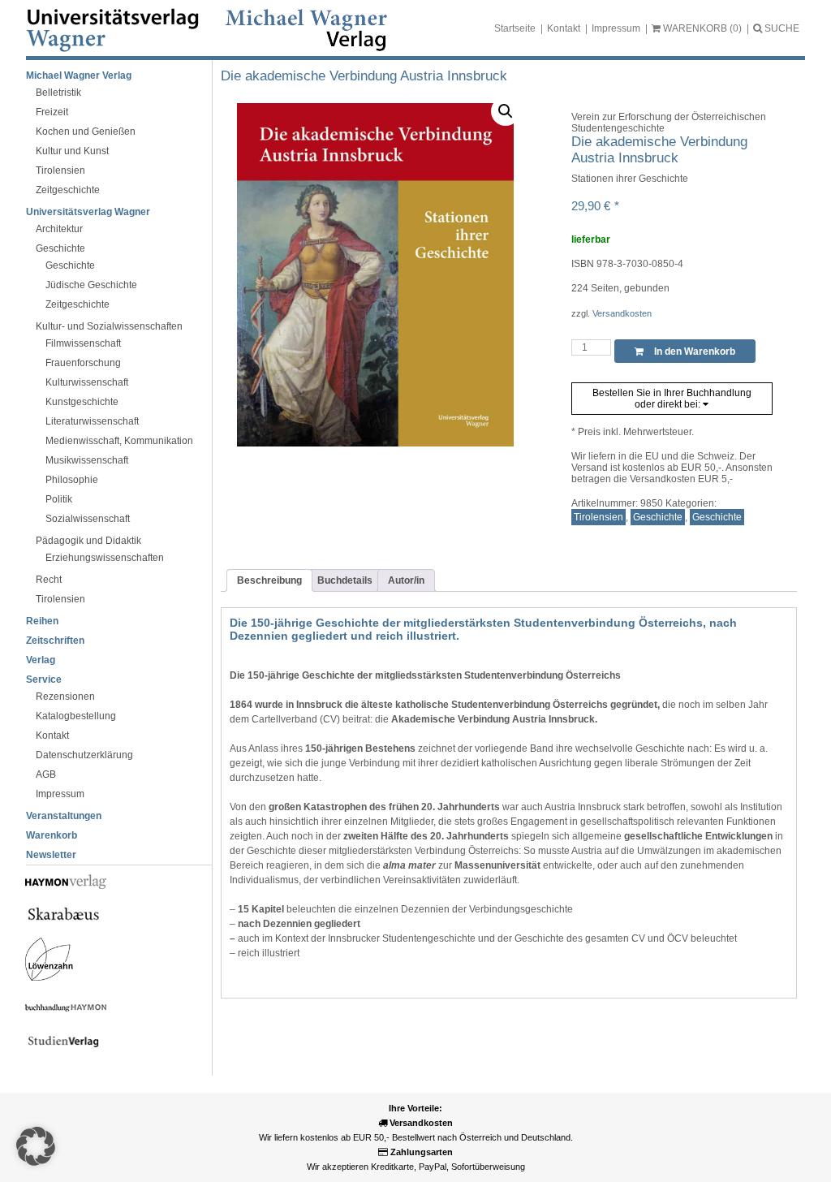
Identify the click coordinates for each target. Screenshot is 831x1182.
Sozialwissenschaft (87, 518)
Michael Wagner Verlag (78, 75)
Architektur (59, 229)
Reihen (42, 621)
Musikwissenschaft (86, 460)
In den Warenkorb (693, 351)
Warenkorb (51, 835)
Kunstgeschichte (81, 402)
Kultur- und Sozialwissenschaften (109, 326)
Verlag (40, 660)
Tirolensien (60, 170)
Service (44, 679)
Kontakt (563, 28)
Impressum (616, 28)
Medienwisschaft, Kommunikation (119, 440)
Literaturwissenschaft (92, 421)
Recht (49, 579)
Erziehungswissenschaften (104, 557)
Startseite (515, 28)
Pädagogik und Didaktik (88, 540)
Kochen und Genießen (86, 131)
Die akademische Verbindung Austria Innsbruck (364, 76)
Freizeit (52, 112)
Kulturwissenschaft (86, 382)
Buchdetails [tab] (344, 580)
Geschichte (60, 248)
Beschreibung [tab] (269, 580)
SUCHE (780, 28)
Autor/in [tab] (406, 580)
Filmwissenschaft (83, 343)
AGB (46, 774)
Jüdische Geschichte (91, 285)
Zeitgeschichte (68, 190)
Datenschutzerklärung (84, 755)
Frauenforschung (83, 363)
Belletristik (58, 92)
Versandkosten (622, 313)
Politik (58, 499)
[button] (505, 111)
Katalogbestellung (76, 716)
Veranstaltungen (63, 816)
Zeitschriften (55, 640)
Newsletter (51, 855)
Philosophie (71, 479)
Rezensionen (65, 696)
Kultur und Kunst (72, 151)
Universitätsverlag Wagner (88, 212)
